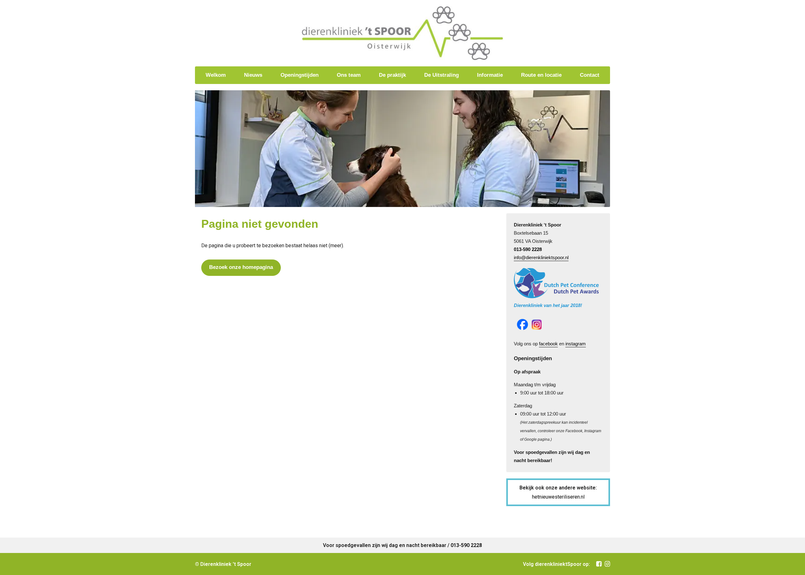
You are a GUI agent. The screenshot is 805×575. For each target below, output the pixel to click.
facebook (548, 343)
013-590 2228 (528, 249)
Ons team (349, 75)
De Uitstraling (441, 75)
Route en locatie (541, 75)
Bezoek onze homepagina (241, 267)
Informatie (490, 75)
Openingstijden (299, 75)
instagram (575, 343)
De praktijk (392, 75)
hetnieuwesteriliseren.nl (558, 497)
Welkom (216, 75)
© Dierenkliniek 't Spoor (223, 564)
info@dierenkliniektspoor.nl (541, 257)
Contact (589, 75)
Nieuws (253, 75)
